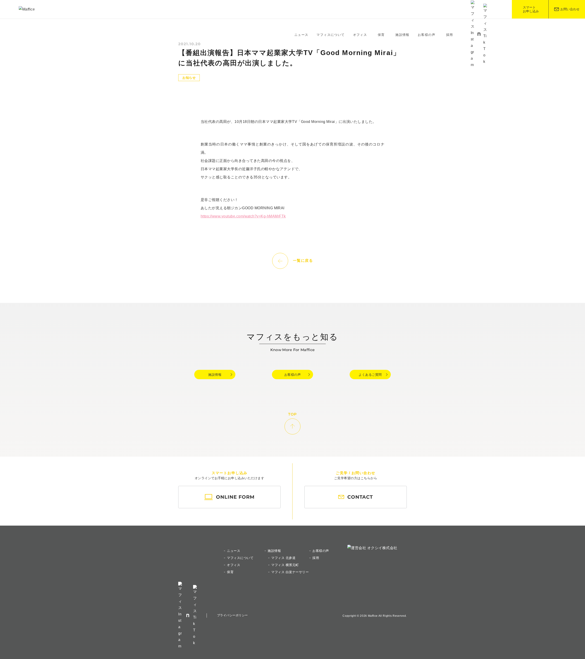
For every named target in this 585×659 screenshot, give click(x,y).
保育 (381, 35)
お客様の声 (426, 35)
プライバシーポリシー (232, 615)
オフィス (360, 35)
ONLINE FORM (235, 497)
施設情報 (214, 374)
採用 (449, 35)
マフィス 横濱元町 (285, 565)
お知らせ (189, 77)
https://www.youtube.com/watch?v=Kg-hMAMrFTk (243, 216)
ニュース (301, 35)
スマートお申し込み (531, 9)
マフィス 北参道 (283, 558)
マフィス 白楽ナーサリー (290, 572)
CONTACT (360, 497)
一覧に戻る (303, 261)
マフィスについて (330, 35)
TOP (292, 414)
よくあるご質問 (370, 374)
